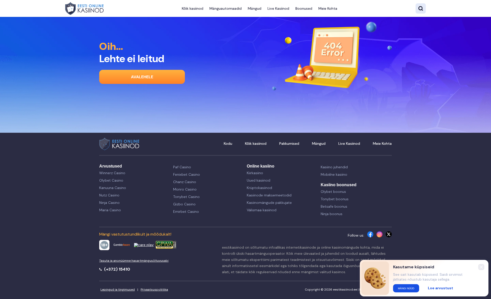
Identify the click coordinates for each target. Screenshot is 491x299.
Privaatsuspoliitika (154, 289)
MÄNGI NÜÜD (406, 288)
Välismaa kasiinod (261, 210)
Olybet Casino (111, 180)
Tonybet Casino (186, 196)
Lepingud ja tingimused (118, 289)
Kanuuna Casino (112, 187)
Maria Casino (110, 210)
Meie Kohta (327, 8)
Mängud (254, 8)
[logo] (84, 8)
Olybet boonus (333, 191)
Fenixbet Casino (186, 174)
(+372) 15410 (116, 269)
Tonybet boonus (335, 199)
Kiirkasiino (255, 173)
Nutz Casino (109, 195)
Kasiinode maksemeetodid (269, 195)
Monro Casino (185, 189)
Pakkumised (289, 143)
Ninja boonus (331, 214)
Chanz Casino (184, 182)
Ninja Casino (109, 202)
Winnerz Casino (112, 173)
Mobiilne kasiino (334, 174)
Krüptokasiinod (259, 187)
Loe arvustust (440, 288)
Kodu (228, 143)
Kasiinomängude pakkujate (269, 202)
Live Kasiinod (278, 8)
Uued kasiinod (258, 180)
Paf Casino (182, 167)
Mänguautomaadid (225, 8)
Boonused (303, 8)
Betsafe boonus (334, 206)
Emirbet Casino (186, 211)
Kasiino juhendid (334, 167)
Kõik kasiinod (192, 8)
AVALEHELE (142, 77)
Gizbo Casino (184, 204)
